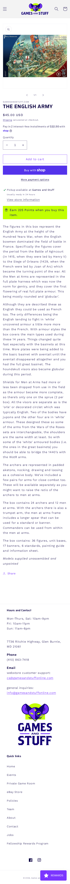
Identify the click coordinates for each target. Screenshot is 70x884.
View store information (23, 199)
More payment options (35, 179)
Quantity (8, 137)
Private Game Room (21, 783)
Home (11, 766)
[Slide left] (27, 95)
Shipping (7, 120)
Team (10, 809)
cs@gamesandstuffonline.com (30, 678)
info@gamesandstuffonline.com (31, 692)
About (11, 817)
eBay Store (14, 792)
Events (11, 775)
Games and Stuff (39, 878)
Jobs (10, 835)
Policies (12, 800)
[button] (5, 9)
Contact (12, 826)
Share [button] (11, 573)
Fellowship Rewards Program (27, 843)
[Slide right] (43, 95)
